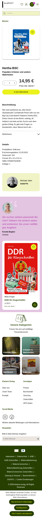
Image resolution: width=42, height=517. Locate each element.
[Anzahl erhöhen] (14, 83)
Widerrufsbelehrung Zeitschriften (20, 468)
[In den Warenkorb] (35, 305)
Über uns (6, 388)
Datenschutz (22, 456)
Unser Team (7, 392)
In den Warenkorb (21, 92)
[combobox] (21, 13)
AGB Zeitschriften (11, 460)
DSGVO (10, 479)
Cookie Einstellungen (25, 479)
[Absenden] (38, 438)
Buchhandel (28, 392)
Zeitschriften (28, 399)
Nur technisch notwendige (21, 502)
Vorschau (27, 395)
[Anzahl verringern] (4, 83)
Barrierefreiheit (29, 476)
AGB (32, 456)
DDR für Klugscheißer (14, 300)
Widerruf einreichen (20, 464)
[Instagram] (5, 417)
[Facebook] (12, 417)
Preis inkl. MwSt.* (27, 86)
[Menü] (37, 4)
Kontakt (5, 395)
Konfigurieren (21, 508)
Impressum (10, 456)
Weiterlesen (7, 134)
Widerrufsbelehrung (29, 460)
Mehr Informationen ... (21, 497)
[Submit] (4, 13)
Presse (26, 388)
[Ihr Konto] (26, 4)
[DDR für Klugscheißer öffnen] (21, 269)
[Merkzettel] (22, 4)
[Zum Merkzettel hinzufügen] (32, 32)
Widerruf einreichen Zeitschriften (20, 472)
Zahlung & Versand (12, 476)
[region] (21, 42)
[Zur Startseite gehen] (7, 4)
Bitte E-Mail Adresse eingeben (14, 434)
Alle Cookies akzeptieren (22, 514)
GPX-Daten (27, 403)
